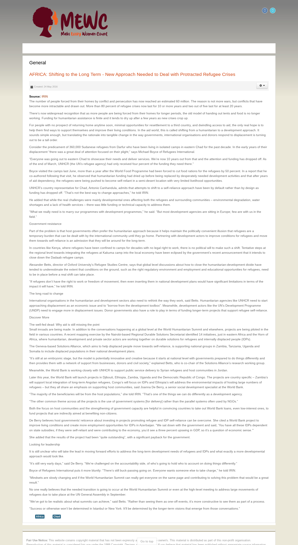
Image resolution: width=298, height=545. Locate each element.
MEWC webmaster (276, 510)
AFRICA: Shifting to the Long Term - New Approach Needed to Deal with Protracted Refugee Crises (111, 74)
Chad (35, 482)
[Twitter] (294, 10)
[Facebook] (286, 10)
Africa (18, 482)
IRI (22, 96)
